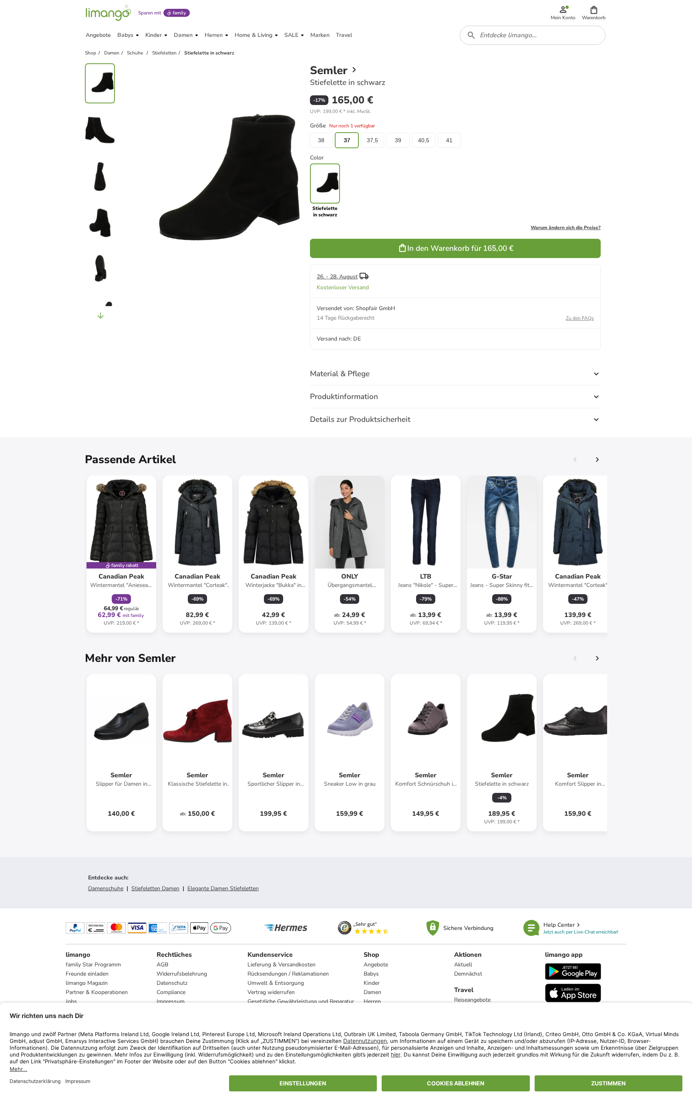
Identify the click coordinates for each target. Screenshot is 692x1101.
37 (347, 140)
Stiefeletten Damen (155, 888)
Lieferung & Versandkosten (281, 964)
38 (321, 140)
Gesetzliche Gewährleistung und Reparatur (300, 1001)
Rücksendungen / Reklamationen (288, 974)
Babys (371, 974)
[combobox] (532, 35)
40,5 (423, 140)
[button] (594, 12)
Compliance (171, 992)
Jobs (71, 1001)
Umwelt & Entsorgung (275, 983)
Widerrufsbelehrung (182, 974)
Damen (372, 992)
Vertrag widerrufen (271, 992)
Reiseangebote (472, 1000)
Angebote (376, 964)
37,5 (372, 140)
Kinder (372, 983)
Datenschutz (172, 983)
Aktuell (463, 964)
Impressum (171, 1001)
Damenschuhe (105, 888)
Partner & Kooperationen (97, 992)
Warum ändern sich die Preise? (566, 227)
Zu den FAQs (580, 318)
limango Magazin (87, 983)
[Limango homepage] (108, 12)
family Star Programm (93, 964)
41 (449, 140)
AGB (162, 964)
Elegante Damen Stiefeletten (223, 888)
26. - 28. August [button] (337, 276)
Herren (372, 1001)
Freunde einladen (87, 974)
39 (398, 140)
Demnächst (468, 974)
